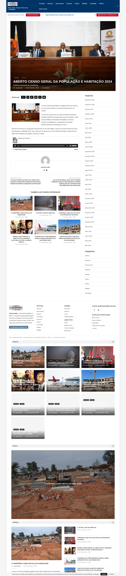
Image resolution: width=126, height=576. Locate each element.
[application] (45, 146)
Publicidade (95, 323)
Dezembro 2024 (89, 151)
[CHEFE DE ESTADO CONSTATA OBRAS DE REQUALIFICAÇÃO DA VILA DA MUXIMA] (69, 227)
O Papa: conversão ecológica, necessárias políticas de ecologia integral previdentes (69, 15)
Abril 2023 (88, 245)
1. (19, 149)
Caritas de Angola (69, 328)
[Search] (117, 6)
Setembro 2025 (89, 114)
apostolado (19, 88)
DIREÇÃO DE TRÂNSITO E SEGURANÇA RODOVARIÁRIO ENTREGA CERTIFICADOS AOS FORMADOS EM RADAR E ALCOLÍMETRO (95, 406)
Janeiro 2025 (89, 147)
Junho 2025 (88, 128)
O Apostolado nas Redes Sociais (104, 306)
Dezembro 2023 (89, 208)
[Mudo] (70, 146)
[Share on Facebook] (27, 97)
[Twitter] (98, 310)
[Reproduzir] (15, 146)
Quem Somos (43, 9)
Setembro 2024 (89, 165)
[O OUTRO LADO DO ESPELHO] (45, 203)
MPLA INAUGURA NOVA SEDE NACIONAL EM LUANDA (25, 433)
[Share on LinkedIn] (36, 97)
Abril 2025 (88, 137)
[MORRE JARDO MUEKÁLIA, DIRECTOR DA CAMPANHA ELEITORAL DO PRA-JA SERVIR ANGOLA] (21, 227)
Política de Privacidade (98, 325)
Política (101, 3)
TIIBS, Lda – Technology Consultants (56, 337)
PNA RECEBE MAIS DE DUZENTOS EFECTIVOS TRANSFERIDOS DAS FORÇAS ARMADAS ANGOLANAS (62, 408)
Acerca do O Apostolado (101, 315)
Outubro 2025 (89, 109)
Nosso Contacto (96, 320)
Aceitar (104, 574)
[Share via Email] (44, 97)
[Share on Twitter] (31, 97)
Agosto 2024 (88, 170)
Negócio (39, 314)
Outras (87, 279)
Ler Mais (111, 574)
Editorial (66, 311)
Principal (42, 3)
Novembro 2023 (89, 212)
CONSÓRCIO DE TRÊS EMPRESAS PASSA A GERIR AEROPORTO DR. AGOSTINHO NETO (45, 238)
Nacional (50, 3)
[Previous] (42, 14)
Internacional (60, 3)
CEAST (66, 322)
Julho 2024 (88, 175)
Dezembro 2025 (89, 100)
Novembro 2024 (89, 156)
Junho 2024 (88, 179)
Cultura (77, 3)
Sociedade (93, 3)
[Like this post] (24, 97)
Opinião (87, 274)
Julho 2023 (88, 231)
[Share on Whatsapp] (40, 97)
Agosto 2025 (88, 118)
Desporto (69, 3)
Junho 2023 (88, 236)
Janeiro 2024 (89, 203)
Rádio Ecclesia (68, 325)
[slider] (74, 145)
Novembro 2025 (89, 104)
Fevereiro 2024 (89, 198)
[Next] (44, 14)
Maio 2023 (88, 241)
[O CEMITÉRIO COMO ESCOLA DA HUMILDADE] (21, 203)
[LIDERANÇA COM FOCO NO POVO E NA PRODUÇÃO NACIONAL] (69, 203)
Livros (66, 314)
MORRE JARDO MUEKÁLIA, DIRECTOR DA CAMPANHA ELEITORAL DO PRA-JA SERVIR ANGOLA (26, 383)
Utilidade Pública (69, 316)
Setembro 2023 (89, 222)
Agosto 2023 (88, 226)
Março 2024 (88, 194)
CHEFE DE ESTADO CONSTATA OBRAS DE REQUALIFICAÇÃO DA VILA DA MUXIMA (69, 238)
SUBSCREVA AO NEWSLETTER (107, 15)
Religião (84, 3)
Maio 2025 (88, 133)
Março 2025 (88, 142)
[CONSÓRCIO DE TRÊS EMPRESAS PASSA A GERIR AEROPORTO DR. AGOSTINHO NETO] (45, 227)
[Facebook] (95, 15)
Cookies (94, 328)
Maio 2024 (88, 184)
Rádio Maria (67, 330)
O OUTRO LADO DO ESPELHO (45, 213)
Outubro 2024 (89, 161)
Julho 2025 (88, 123)
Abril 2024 (88, 189)
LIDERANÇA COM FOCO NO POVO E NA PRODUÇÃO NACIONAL (97, 362)
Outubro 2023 (89, 217)
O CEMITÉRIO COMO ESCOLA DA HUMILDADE (63, 484)
